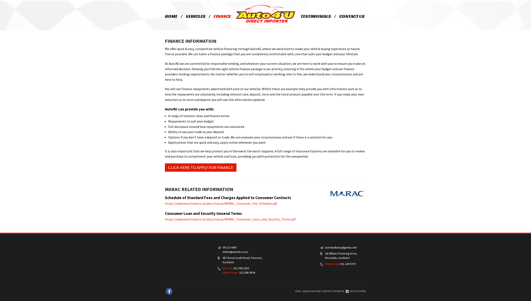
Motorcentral (358, 291)
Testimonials (316, 16)
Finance (222, 16)
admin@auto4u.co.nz (235, 252)
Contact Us (351, 16)
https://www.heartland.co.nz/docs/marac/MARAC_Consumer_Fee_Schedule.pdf (221, 203)
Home (171, 16)
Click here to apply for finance (200, 167)
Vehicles (195, 16)
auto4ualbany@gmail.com (341, 247)
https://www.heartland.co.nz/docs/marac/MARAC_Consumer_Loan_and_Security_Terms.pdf (230, 219)
